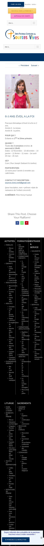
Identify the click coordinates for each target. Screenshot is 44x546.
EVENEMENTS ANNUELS (9, 362)
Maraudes (36, 289)
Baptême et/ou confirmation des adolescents (23, 335)
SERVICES (34, 305)
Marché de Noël (10, 374)
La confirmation (23, 419)
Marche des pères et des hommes (10, 333)
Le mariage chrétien (23, 457)
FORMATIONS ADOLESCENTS (22, 328)
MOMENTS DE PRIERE (9, 414)
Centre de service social (36, 257)
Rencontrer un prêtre (23, 391)
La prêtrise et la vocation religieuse (23, 466)
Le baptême (23, 415)
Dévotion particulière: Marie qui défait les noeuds (10, 453)
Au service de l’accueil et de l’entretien (36, 327)
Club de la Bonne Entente (10, 312)
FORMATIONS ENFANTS (22, 257)
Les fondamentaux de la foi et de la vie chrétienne (23, 368)
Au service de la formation (36, 345)
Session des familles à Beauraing (10, 257)
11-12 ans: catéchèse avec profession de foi (23, 318)
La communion (23, 423)
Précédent (25, 65)
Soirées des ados (10, 293)
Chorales (10, 307)
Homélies (10, 475)
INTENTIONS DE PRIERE (9, 491)
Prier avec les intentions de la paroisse (10, 517)
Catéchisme (10, 280)
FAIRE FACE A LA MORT (9, 409)
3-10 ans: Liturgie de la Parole (23, 266)
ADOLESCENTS (9, 282)
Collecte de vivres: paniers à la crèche (36, 277)
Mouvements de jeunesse (10, 276)
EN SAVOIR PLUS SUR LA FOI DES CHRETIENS (22, 249)
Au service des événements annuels (36, 355)
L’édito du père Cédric (10, 470)
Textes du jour (10, 479)
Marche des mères (10, 347)
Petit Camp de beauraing (10, 269)
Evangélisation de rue (10, 324)
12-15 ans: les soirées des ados (23, 347)
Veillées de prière (10, 432)
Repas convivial (10, 319)
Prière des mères (10, 341)
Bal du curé (10, 368)
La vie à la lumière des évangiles (23, 383)
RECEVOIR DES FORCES (22, 428)
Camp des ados (10, 299)
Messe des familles (10, 250)
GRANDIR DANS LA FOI (22, 409)
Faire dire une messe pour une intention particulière (10, 503)
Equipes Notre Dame (10, 353)
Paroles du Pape (10, 485)
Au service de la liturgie (36, 315)
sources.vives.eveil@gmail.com (17, 183)
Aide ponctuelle (36, 308)
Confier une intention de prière (10, 528)
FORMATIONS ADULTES (22, 355)
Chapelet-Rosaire (10, 427)
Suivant (34, 65)
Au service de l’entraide (36, 337)
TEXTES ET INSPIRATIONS (9, 463)
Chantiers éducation (10, 358)
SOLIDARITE (34, 251)
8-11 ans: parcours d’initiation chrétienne (23, 288)
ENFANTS (9, 263)
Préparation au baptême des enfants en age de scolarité (23, 302)
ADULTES (9, 303)
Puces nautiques (10, 379)
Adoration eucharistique (10, 423)
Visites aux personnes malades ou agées (36, 266)
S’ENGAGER (22, 452)
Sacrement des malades (23, 448)
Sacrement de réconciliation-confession (23, 441)
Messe (10, 420)
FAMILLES (9, 245)
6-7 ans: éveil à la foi (23, 278)
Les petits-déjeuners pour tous (36, 298)
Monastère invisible (36, 292)
